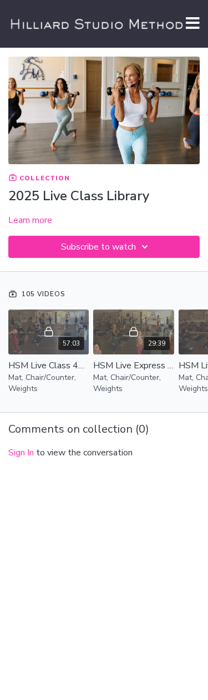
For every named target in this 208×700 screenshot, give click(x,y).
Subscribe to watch (98, 247)
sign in (21, 453)
